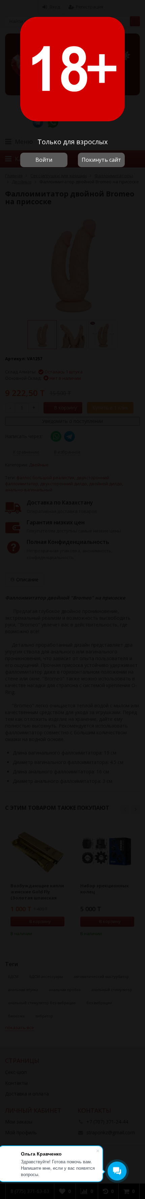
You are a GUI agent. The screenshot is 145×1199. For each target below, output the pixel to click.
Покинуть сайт (101, 159)
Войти (43, 159)
